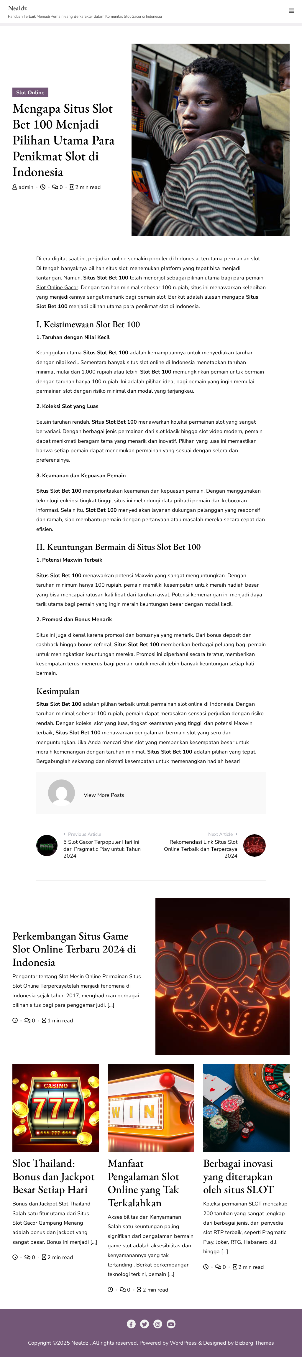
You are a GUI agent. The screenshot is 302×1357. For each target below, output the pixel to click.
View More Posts (104, 795)
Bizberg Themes (254, 1342)
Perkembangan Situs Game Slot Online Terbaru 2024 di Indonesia (74, 948)
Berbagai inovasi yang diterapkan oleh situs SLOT (238, 1176)
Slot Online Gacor (57, 287)
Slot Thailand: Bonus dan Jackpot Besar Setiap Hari (53, 1176)
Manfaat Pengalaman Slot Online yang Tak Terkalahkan (143, 1183)
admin (26, 187)
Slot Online (30, 92)
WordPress (183, 1342)
